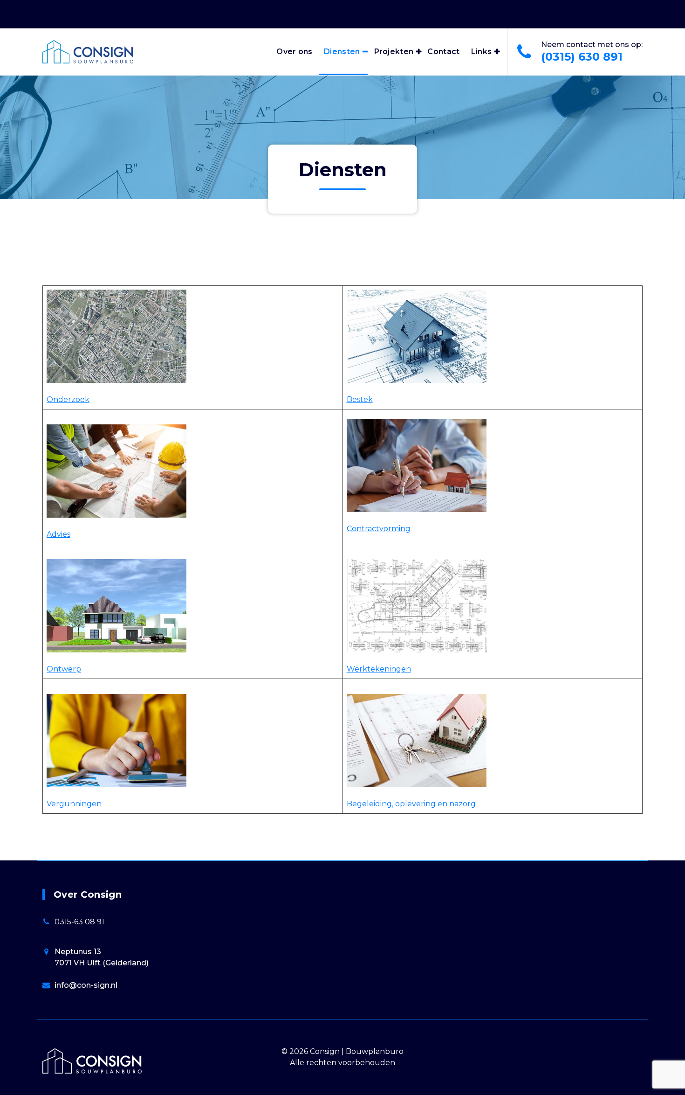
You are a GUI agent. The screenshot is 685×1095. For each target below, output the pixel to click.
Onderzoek (68, 399)
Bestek (360, 399)
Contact (443, 51)
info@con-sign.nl (86, 985)
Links (481, 51)
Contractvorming (379, 528)
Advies (58, 534)
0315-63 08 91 (79, 921)
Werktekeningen (379, 669)
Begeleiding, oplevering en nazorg (411, 803)
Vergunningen (74, 803)
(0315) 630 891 (582, 56)
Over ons (294, 51)
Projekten (394, 51)
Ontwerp (64, 669)
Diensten (342, 51)
